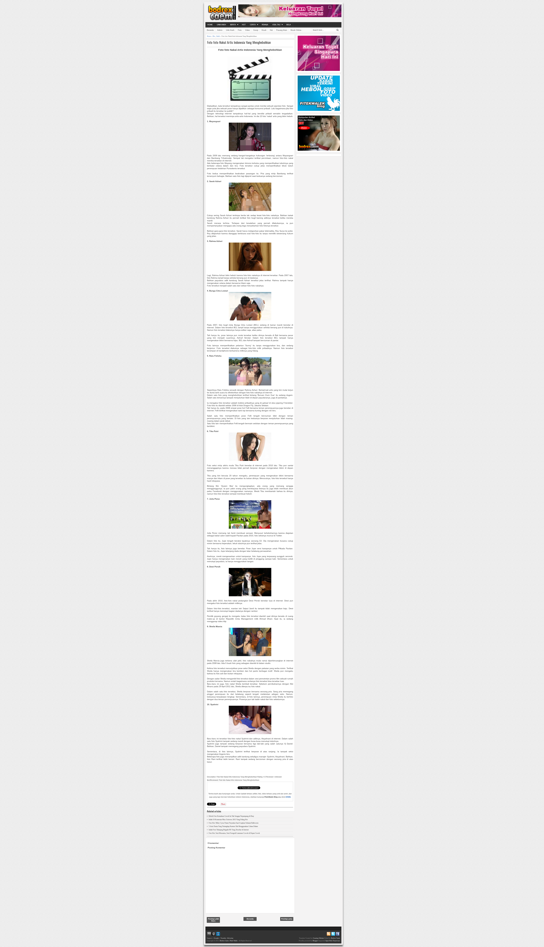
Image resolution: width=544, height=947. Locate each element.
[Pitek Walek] (319, 110)
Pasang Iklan (281, 30)
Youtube (223, 938)
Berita (233, 25)
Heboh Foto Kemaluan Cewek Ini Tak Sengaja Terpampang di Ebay (231, 816)
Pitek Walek (233, 940)
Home (210, 25)
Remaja (265, 25)
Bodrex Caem (224, 940)
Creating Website (318, 938)
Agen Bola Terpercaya (332, 940)
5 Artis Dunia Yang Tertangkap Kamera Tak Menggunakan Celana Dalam (233, 826)
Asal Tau (276, 25)
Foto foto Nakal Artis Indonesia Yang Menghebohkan (239, 42)
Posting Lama (286, 919)
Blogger (315, 940)
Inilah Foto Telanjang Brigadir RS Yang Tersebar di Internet (229, 830)
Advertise (230, 938)
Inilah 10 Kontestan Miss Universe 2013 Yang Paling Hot (228, 820)
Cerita (253, 25)
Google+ (216, 938)
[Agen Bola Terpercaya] (319, 150)
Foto (240, 30)
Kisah (264, 30)
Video (247, 30)
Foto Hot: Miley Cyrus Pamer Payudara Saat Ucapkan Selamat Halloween (233, 823)
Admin (219, 30)
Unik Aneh (221, 25)
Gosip (255, 30)
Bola (288, 25)
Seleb (218, 36)
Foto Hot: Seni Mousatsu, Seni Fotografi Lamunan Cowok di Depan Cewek (234, 833)
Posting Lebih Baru (213, 920)
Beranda (210, 30)
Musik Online (296, 30)
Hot (244, 25)
